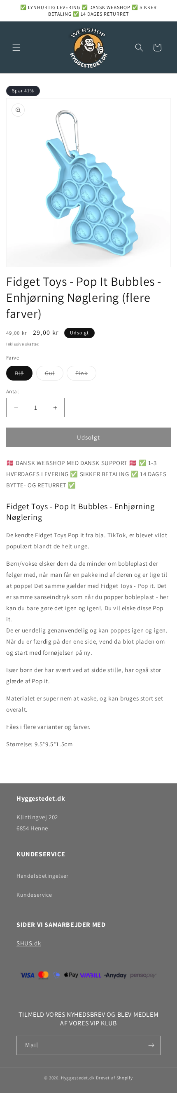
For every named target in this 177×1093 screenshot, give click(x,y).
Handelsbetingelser (42, 875)
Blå (24, 375)
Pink (85, 375)
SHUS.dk (28, 943)
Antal (12, 391)
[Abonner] (151, 1045)
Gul (54, 375)
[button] (16, 47)
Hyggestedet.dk (78, 1078)
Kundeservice (34, 894)
